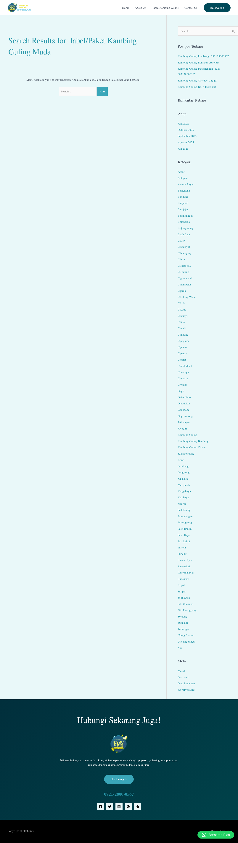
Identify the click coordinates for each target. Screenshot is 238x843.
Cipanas (182, 347)
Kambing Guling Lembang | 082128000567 (203, 56)
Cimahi (182, 328)
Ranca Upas (185, 560)
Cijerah (182, 291)
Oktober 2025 (186, 130)
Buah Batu (184, 234)
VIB (180, 647)
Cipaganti (183, 341)
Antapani (183, 178)
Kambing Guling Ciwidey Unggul (197, 80)
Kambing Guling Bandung (193, 441)
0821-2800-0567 (119, 794)
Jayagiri (182, 428)
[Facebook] (100, 806)
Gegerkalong (185, 416)
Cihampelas (184, 284)
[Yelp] (137, 806)
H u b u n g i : (119, 779)
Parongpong (185, 522)
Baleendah (184, 190)
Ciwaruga (183, 372)
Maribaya (183, 497)
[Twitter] (109, 806)
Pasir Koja (184, 535)
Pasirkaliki (184, 541)
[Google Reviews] (128, 806)
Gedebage (183, 409)
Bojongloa (184, 221)
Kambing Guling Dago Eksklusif (197, 87)
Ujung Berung (186, 635)
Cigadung (183, 272)
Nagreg (182, 503)
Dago (181, 391)
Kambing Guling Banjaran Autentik (198, 62)
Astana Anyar (186, 184)
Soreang (182, 616)
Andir (181, 171)
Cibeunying (184, 253)
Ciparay (182, 353)
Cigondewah (185, 278)
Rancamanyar (186, 572)
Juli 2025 (183, 148)
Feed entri (183, 677)
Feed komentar (186, 683)
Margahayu (184, 491)
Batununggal (185, 215)
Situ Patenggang (187, 610)
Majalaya (183, 478)
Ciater (181, 240)
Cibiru (181, 259)
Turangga (183, 629)
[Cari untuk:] (78, 91)
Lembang (183, 466)
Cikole (181, 303)
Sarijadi (182, 591)
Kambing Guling (187, 435)
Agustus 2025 (186, 142)
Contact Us (190, 7)
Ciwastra (183, 378)
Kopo (181, 460)
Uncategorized (186, 641)
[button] (217, 7)
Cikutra (182, 309)
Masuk (182, 671)
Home (125, 7)
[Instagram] (119, 806)
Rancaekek (184, 566)
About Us (140, 7)
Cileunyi (183, 316)
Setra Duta (184, 597)
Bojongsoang (185, 228)
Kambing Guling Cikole (192, 447)
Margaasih (184, 485)
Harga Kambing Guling (165, 7)
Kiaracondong (186, 453)
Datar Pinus (184, 397)
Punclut (182, 554)
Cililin (181, 322)
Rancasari (183, 579)
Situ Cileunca (185, 604)
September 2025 (187, 136)
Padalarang (184, 510)
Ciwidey (182, 384)
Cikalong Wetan (187, 297)
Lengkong (184, 472)
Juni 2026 (183, 123)
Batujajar (183, 209)
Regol (181, 585)
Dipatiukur (184, 403)
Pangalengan (185, 516)
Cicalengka (184, 265)
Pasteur (182, 547)
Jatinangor (184, 422)
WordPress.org (186, 689)
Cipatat (182, 359)
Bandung (183, 196)
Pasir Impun (185, 528)
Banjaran (183, 203)
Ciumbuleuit (185, 366)
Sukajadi (183, 622)
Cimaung (183, 334)
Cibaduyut (184, 247)
